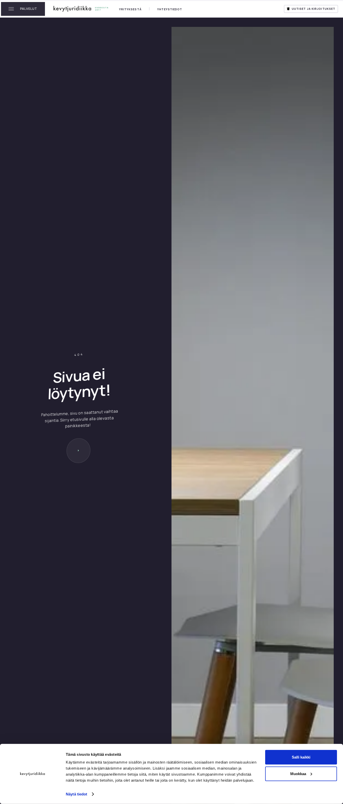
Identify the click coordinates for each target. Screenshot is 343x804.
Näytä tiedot (76, 794)
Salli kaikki (301, 757)
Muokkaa (298, 773)
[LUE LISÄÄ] (78, 450)
